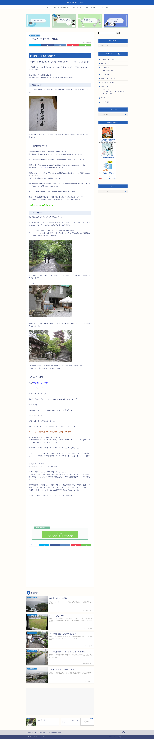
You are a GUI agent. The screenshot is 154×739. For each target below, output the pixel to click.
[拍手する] (34, 545)
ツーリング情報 (91, 7)
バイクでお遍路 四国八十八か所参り (114, 91)
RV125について (106, 63)
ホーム (47, 7)
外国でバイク (107, 89)
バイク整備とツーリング (77, 2)
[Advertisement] (43, 513)
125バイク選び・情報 (61, 7)
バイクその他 (105, 102)
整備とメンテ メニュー (109, 78)
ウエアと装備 (77, 7)
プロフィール (104, 7)
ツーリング (104, 86)
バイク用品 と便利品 (107, 82)
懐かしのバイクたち (109, 70)
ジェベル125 (105, 67)
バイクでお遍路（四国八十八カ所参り (60, 534)
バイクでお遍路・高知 (35, 35)
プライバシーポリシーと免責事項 (36, 736)
